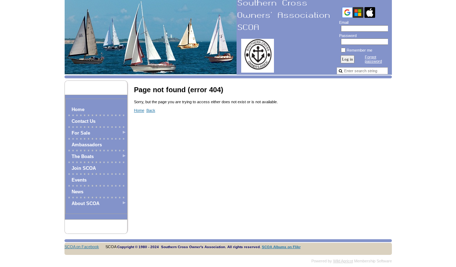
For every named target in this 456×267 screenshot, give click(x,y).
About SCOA (85, 203)
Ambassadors (87, 144)
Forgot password (373, 59)
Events (79, 180)
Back (150, 110)
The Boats (83, 156)
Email (342, 22)
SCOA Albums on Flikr (281, 247)
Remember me (359, 50)
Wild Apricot (343, 261)
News (77, 191)
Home (78, 109)
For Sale (81, 133)
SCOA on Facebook (81, 247)
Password (347, 35)
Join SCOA (84, 168)
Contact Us (83, 121)
